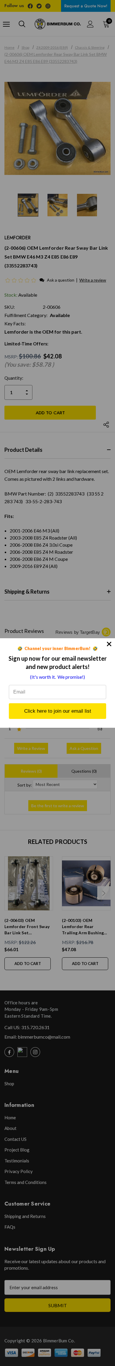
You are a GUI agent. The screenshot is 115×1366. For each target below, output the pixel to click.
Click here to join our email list (57, 711)
